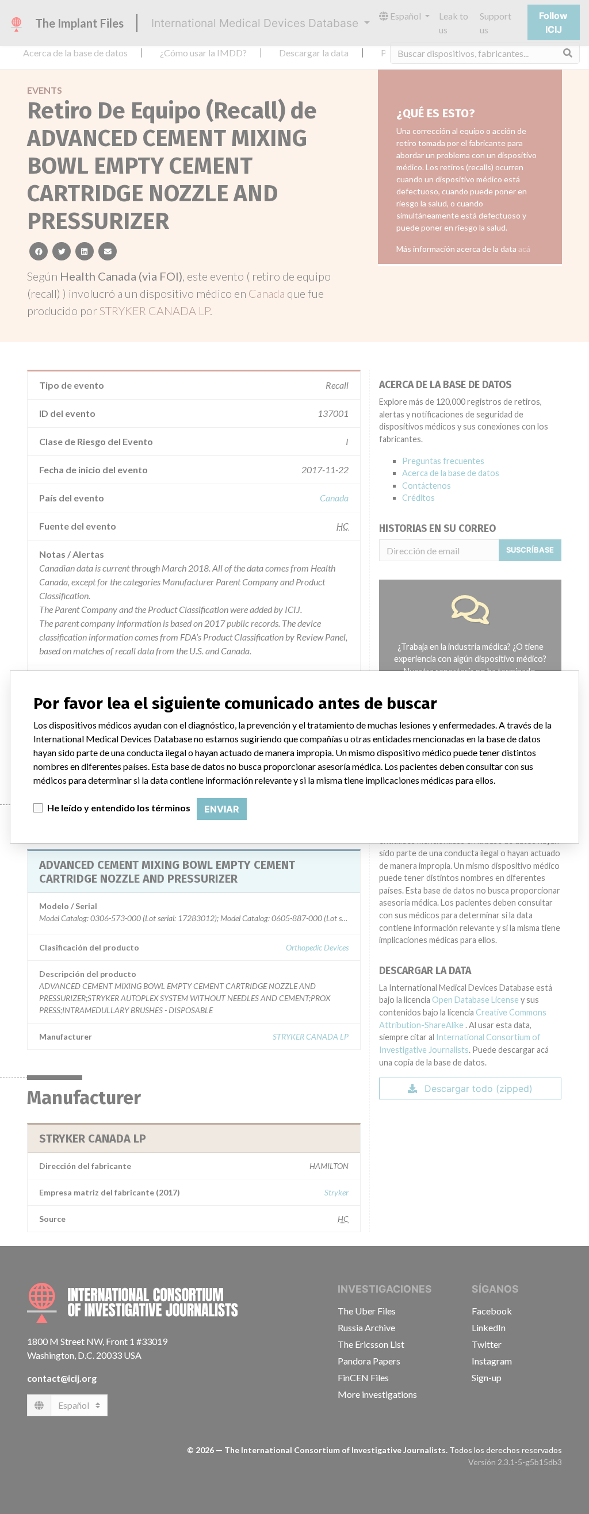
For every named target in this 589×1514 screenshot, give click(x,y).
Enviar (221, 809)
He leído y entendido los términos (118, 807)
